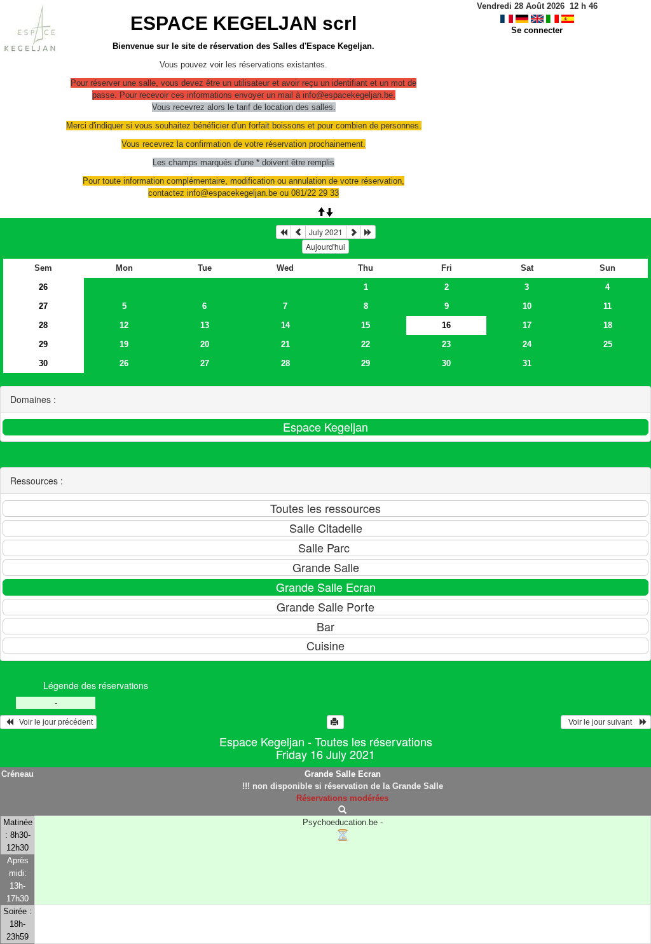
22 (365, 344)
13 (204, 325)
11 (607, 306)
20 (204, 344)
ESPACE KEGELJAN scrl (243, 23)
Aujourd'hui (325, 246)
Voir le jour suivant (602, 722)
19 (124, 344)
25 (607, 344)
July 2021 (326, 231)
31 (527, 363)
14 (285, 325)
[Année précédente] (283, 232)
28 (43, 325)
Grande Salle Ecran (343, 774)
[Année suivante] (368, 232)
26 (43, 287)
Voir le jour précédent (53, 722)
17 (527, 325)
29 (43, 344)
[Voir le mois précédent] (298, 232)
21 (285, 344)
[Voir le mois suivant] (353, 232)
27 (43, 306)
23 (446, 344)
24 (527, 344)
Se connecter (537, 30)
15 (365, 325)
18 (607, 325)
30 (43, 363)
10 (527, 306)
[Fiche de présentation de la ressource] (342, 810)
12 (124, 325)
